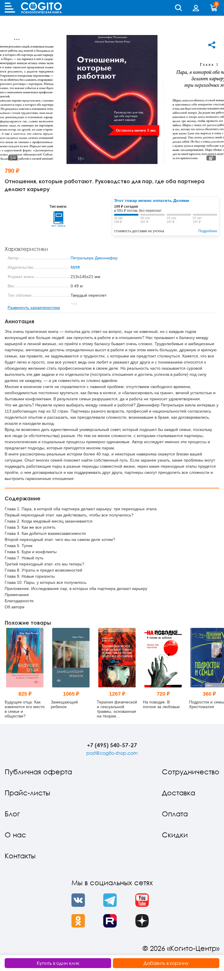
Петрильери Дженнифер (94, 258)
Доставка (178, 792)
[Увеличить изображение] (211, 158)
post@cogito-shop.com (112, 753)
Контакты (20, 855)
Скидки (175, 834)
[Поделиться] (212, 45)
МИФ (75, 267)
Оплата (175, 813)
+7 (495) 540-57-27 (112, 745)
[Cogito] (41, 7)
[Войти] (196, 8)
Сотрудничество (190, 771)
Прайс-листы (27, 792)
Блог (12, 813)
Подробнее (207, 231)
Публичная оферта (38, 771)
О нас (15, 834)
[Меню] (10, 8)
